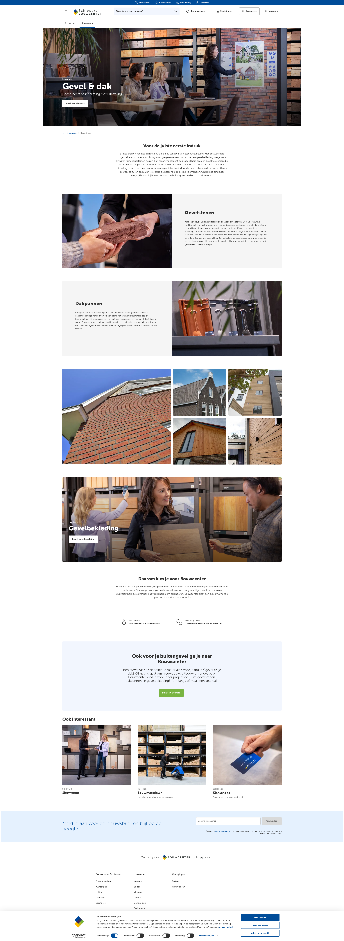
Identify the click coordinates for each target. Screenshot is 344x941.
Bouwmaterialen (104, 881)
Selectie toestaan (260, 925)
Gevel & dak (140, 903)
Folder (99, 892)
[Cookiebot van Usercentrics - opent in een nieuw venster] (78, 936)
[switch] (140, 935)
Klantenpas (101, 887)
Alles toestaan (260, 917)
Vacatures (100, 903)
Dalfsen (175, 881)
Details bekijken (206, 936)
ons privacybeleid (222, 831)
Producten (69, 23)
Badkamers (139, 908)
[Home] (87, 12)
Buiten (137, 887)
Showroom (87, 23)
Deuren (137, 898)
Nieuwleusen (178, 887)
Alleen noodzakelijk (260, 933)
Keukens (138, 881)
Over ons (100, 898)
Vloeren (138, 892)
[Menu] (66, 11)
